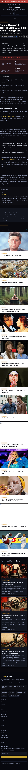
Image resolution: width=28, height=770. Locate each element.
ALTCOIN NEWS (4, 22)
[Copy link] (27, 36)
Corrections (3, 730)
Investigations (4, 711)
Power (2, 709)
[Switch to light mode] (14, 13)
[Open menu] (17, 13)
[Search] (10, 13)
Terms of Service (4, 737)
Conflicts (3, 704)
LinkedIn (4, 695)
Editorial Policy (4, 727)
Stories (2, 702)
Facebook (4, 692)
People (2, 706)
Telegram (19, 692)
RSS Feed (3, 732)
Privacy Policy (4, 735)
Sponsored (3, 714)
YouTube (11, 692)
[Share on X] (24, 36)
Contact (2, 742)
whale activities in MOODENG (8, 160)
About (2, 722)
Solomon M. (5, 33)
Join (14, 757)
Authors (2, 725)
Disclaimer (3, 740)
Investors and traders (9, 116)
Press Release (4, 716)
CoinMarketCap (15, 695)
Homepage (3, 18)
